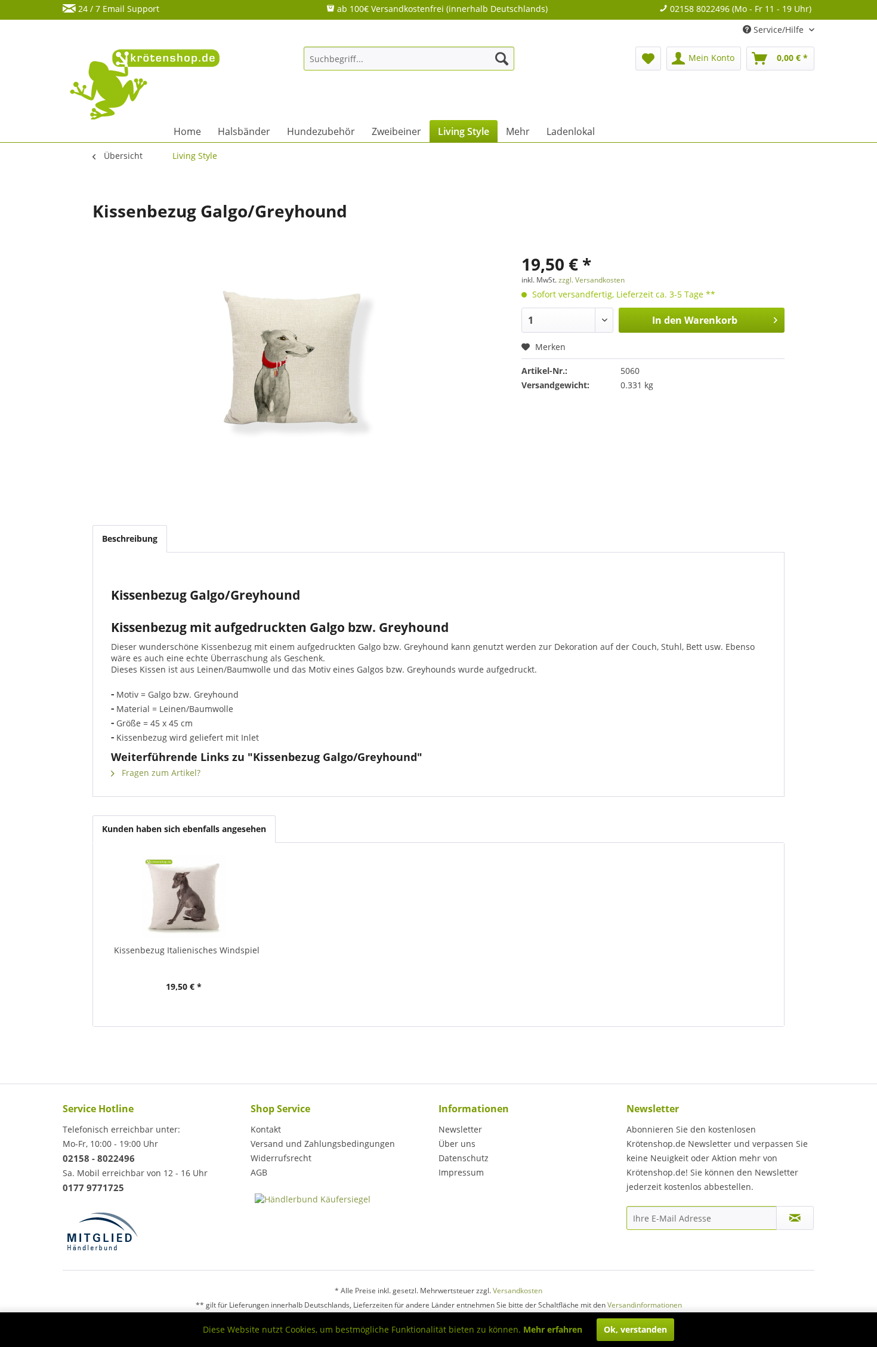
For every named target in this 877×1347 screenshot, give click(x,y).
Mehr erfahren (552, 1329)
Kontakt (266, 1129)
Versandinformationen (644, 1305)
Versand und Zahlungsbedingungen (323, 1143)
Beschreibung (130, 538)
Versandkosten (517, 1290)
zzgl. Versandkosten (591, 280)
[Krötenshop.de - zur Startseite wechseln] (146, 91)
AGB (259, 1172)
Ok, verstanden (635, 1329)
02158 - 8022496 (99, 1158)
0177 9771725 (93, 1187)
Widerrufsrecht (281, 1158)
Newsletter (460, 1129)
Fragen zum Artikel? (159, 772)
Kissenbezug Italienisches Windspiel (187, 950)
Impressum (461, 1172)
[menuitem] (409, 58)
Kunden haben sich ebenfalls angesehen (184, 828)
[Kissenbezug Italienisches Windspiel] (184, 896)
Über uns (456, 1143)
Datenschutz (463, 1158)
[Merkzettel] (648, 58)
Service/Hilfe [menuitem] (778, 29)
